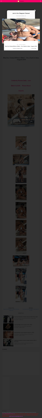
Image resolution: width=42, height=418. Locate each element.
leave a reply (34, 48)
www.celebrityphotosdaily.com (8, 413)
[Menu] (1, 1)
